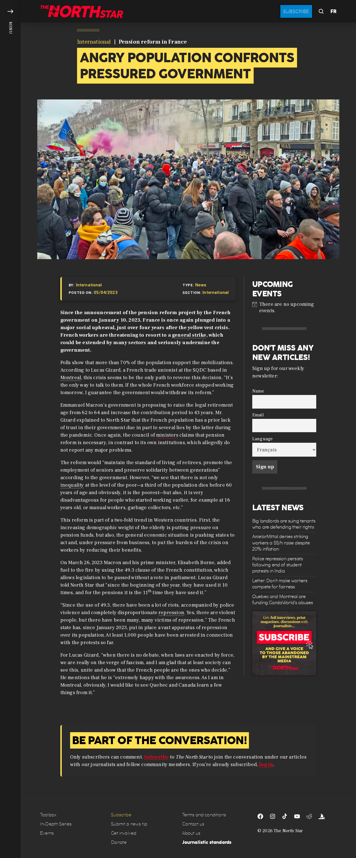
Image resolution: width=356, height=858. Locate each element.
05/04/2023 (106, 292)
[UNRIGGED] (321, 816)
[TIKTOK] (285, 816)
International (94, 42)
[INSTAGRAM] (272, 816)
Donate (119, 842)
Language (262, 439)
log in (266, 764)
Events (47, 833)
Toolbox (48, 815)
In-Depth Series (55, 824)
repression (171, 612)
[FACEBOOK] (260, 816)
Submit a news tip (129, 824)
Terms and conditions (204, 815)
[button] (10, 429)
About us (191, 833)
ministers (167, 435)
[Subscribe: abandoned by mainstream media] (284, 644)
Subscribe (296, 11)
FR (333, 11)
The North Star (288, 831)
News (200, 284)
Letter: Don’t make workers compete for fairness (279, 584)
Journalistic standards (207, 842)
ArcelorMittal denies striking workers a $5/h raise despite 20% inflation (281, 543)
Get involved (123, 833)
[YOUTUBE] (297, 816)
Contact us (193, 824)
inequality (72, 485)
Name (258, 391)
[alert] (284, 307)
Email (258, 415)
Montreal (70, 377)
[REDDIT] (309, 816)
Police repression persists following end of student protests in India (277, 565)
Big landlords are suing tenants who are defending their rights (283, 524)
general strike (189, 335)
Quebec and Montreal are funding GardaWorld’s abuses (282, 600)
